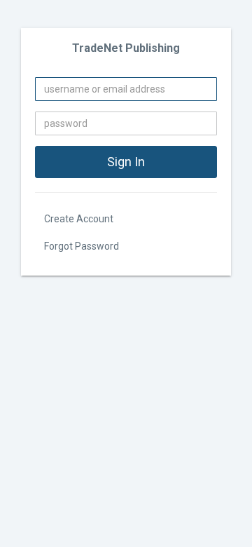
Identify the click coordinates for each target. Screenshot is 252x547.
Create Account (78, 218)
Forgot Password (81, 246)
